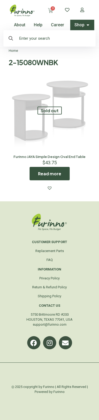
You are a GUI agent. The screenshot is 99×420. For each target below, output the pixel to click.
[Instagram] (49, 342)
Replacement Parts (49, 251)
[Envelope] (65, 342)
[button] (49, 188)
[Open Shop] (88, 25)
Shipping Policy (49, 296)
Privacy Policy (49, 278)
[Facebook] (33, 342)
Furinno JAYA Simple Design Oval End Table (49, 157)
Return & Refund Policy (49, 287)
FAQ (49, 260)
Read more (49, 173)
